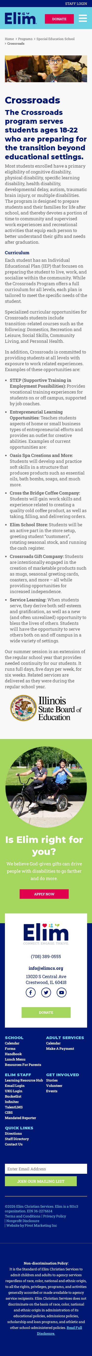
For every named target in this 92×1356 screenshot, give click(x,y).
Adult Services (65, 1037)
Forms (10, 1048)
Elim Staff (18, 1075)
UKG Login (13, 1091)
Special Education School (56, 39)
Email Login (15, 1085)
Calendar (12, 1043)
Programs (25, 39)
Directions (13, 1133)
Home (9, 39)
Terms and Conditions (22, 1216)
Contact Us (14, 1144)
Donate (59, 19)
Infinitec (12, 1101)
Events (51, 1091)
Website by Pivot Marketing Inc (31, 1225)
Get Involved (62, 1075)
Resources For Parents (23, 1064)
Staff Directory (17, 1138)
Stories (52, 1080)
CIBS (9, 1112)
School (14, 1037)
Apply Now (44, 894)
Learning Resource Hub (24, 1080)
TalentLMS (14, 1107)
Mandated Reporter (20, 1117)
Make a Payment (60, 1048)
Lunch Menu (15, 1059)
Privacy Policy (54, 1216)
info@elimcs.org (46, 968)
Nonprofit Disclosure (22, 1220)
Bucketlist (13, 1096)
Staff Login (76, 3)
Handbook (13, 1054)
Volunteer (54, 1085)
